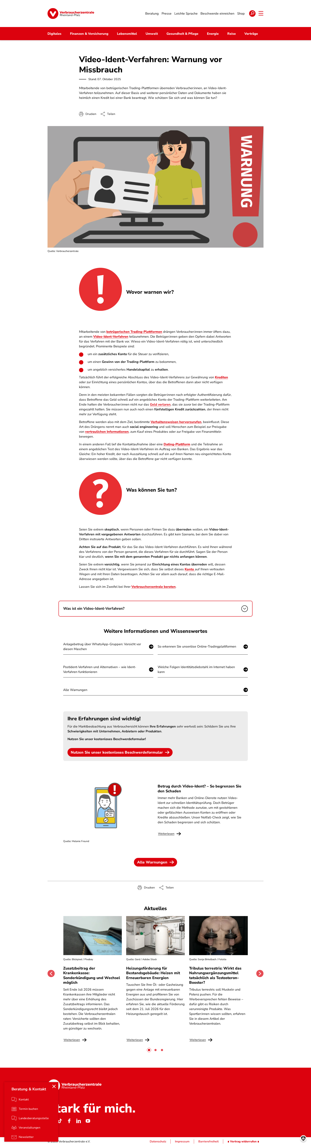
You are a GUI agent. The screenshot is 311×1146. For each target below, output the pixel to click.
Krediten (221, 377)
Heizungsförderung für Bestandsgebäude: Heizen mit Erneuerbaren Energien (153, 973)
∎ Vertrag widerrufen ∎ (243, 1141)
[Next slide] (259, 973)
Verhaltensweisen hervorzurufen (176, 422)
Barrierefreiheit (208, 1141)
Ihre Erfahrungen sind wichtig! (104, 718)
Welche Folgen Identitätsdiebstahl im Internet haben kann (196, 669)
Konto (190, 569)
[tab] (149, 1050)
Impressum (182, 1141)
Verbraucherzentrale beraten (153, 587)
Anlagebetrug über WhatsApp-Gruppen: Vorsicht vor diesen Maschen (102, 646)
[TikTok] (59, 1121)
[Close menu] (54, 1086)
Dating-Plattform (177, 444)
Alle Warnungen (75, 690)
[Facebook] (69, 1121)
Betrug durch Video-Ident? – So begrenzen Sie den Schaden (199, 788)
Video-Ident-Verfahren (110, 336)
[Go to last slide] (51, 973)
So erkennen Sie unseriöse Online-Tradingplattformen (197, 646)
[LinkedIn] (78, 1121)
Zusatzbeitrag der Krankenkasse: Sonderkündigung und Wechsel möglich (91, 975)
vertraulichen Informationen (107, 431)
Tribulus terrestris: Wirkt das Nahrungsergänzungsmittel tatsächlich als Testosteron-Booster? (215, 975)
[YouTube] (88, 1121)
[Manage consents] (303, 1138)
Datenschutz (158, 1141)
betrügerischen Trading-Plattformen (134, 332)
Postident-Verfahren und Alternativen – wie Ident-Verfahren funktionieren (99, 669)
